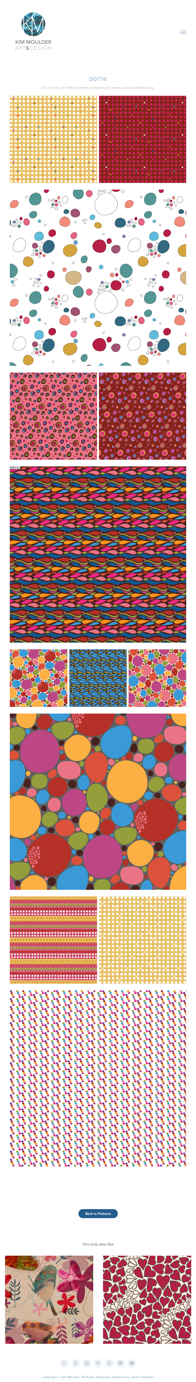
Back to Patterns (98, 1213)
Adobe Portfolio (142, 1377)
